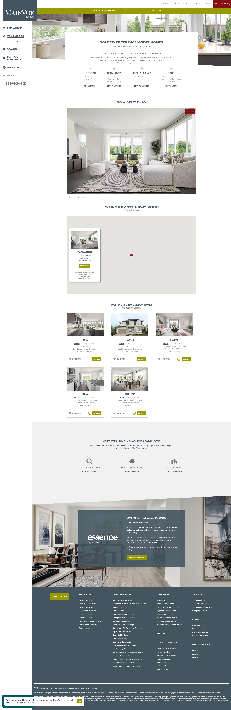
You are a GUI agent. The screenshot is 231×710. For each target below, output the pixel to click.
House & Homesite (86, 614)
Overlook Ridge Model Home (168, 607)
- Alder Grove (120, 638)
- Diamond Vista (122, 600)
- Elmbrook (120, 611)
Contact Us (59, 596)
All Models (15, 42)
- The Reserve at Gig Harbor (128, 628)
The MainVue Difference (166, 648)
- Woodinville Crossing (126, 666)
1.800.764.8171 (198, 4)
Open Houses (84, 628)
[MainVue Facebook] (7, 83)
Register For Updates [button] (221, 4)
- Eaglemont (121, 656)
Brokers (166, 4)
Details (96, 359)
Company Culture (199, 611)
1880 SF (76, 398)
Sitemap (94, 688)
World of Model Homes (166, 604)
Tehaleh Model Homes (165, 614)
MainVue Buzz (162, 662)
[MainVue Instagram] (12, 83)
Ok (79, 701)
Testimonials (162, 666)
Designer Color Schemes (166, 655)
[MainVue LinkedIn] (20, 83)
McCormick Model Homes (167, 618)
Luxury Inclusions (164, 652)
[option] (131, 154)
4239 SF (121, 344)
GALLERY (161, 633)
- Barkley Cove (120, 635)
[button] (114, 86)
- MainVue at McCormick (128, 659)
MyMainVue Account (200, 632)
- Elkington (120, 607)
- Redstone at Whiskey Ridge (128, 652)
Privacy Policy (72, 688)
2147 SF (165, 344)
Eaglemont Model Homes (166, 611)
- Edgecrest (121, 621)
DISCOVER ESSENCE (136, 558)
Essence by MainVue (87, 618)
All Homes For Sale (86, 600)
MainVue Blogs (162, 669)
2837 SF (77, 344)
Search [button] (208, 4)
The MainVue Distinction (202, 607)
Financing (196, 654)
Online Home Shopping (88, 624)
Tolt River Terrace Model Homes (169, 624)
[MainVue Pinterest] (16, 83)
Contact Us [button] (187, 4)
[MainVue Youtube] (24, 83)
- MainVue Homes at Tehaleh (129, 604)
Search (195, 657)
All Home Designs (86, 607)
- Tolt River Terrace (124, 614)
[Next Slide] (192, 111)
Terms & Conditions (84, 688)
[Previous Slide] (187, 111)
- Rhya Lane (123, 649)
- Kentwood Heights (125, 618)
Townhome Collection (87, 611)
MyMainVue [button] (175, 4)
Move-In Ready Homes (88, 604)
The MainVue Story (199, 600)
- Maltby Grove (123, 663)
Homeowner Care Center (202, 629)
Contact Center (198, 625)
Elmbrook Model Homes (166, 621)
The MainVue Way (199, 604)
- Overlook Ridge (125, 645)
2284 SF (121, 398)
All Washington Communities (90, 621)
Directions (84, 265)
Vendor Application (200, 636)
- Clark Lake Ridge (122, 642)
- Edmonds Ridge (123, 624)
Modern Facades (163, 659)
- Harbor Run (122, 631)
